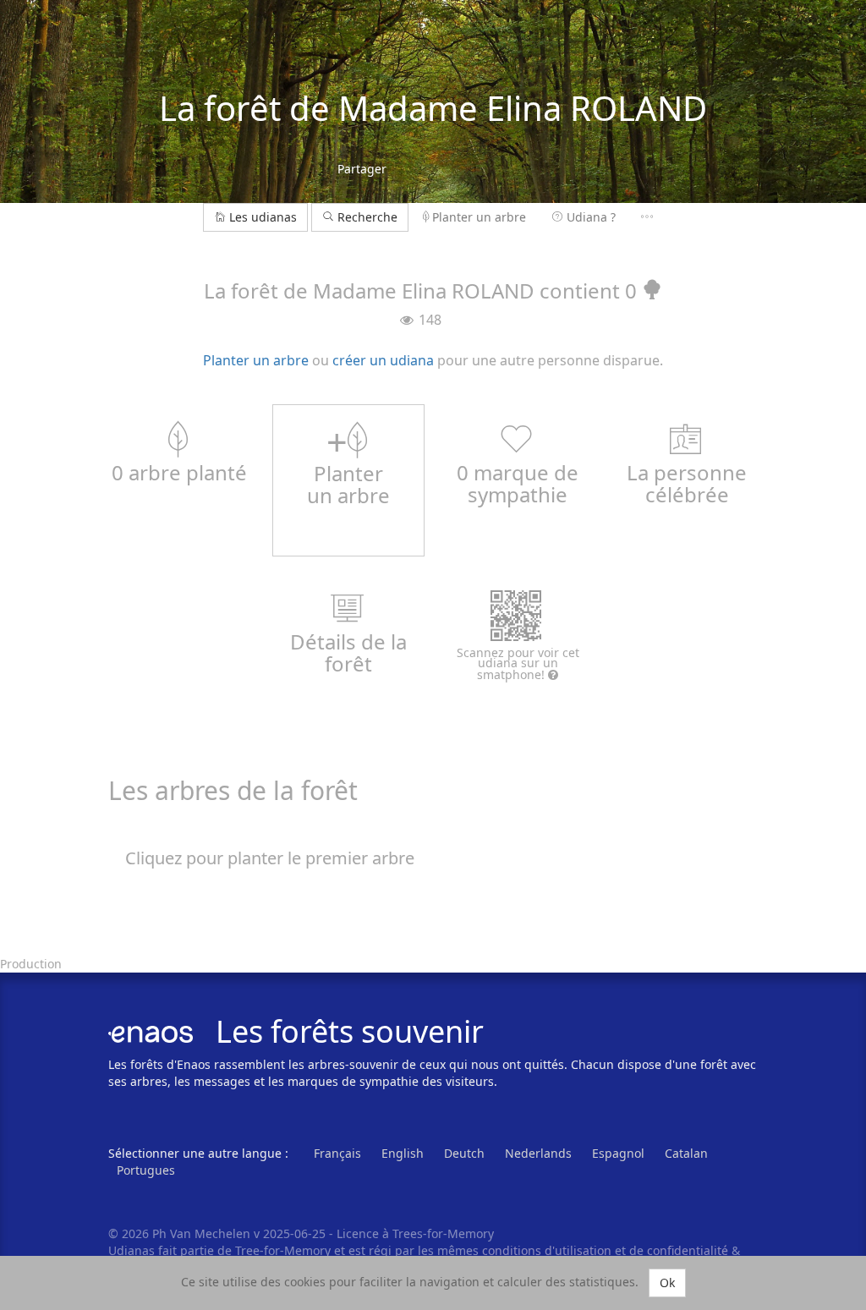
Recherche (365, 217)
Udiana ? (591, 217)
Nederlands (538, 1153)
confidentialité (687, 1250)
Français (337, 1153)
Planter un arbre (479, 217)
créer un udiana (383, 360)
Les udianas (263, 217)
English (402, 1153)
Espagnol (618, 1153)
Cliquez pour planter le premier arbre (269, 858)
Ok (667, 1282)
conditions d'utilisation (548, 1250)
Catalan (686, 1153)
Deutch (464, 1153)
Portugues (146, 1170)
